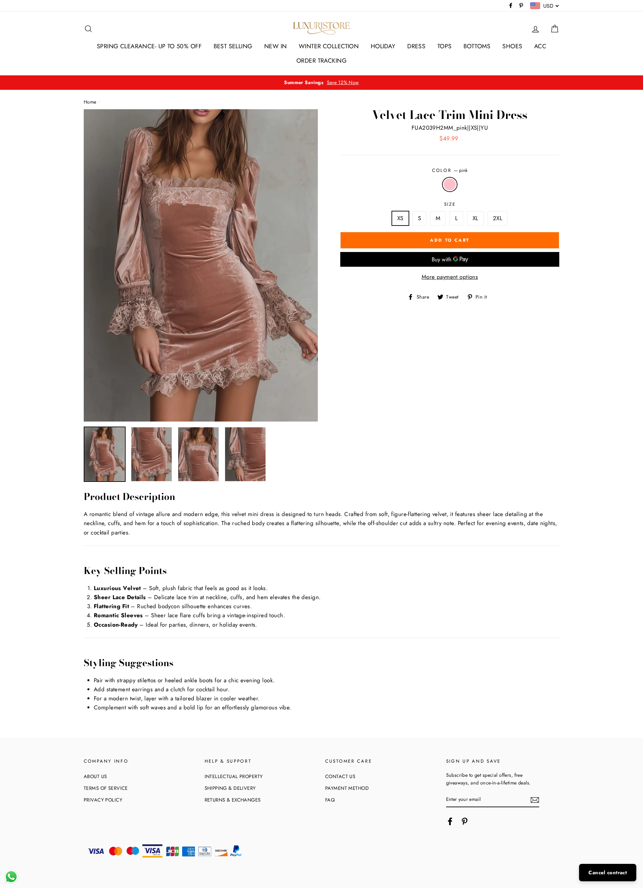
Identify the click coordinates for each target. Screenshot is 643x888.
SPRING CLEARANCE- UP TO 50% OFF (149, 46)
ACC (540, 46)
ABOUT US (95, 776)
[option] (321, 82)
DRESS (416, 46)
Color (450, 170)
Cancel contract (607, 872)
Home (90, 102)
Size (450, 204)
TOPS (444, 46)
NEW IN (275, 46)
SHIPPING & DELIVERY (230, 788)
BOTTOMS (477, 46)
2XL (497, 218)
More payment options (450, 277)
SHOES (512, 46)
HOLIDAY (383, 46)
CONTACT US (340, 776)
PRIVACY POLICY (103, 800)
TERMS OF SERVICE (106, 788)
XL (476, 218)
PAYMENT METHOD (347, 788)
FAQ (330, 800)
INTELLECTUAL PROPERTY (234, 776)
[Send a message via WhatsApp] (11, 877)
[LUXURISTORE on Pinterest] (464, 821)
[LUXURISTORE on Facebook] (450, 821)
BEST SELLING (233, 46)
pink (450, 184)
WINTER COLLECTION (329, 46)
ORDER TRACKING (321, 60)
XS (400, 218)
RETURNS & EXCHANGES (233, 800)
